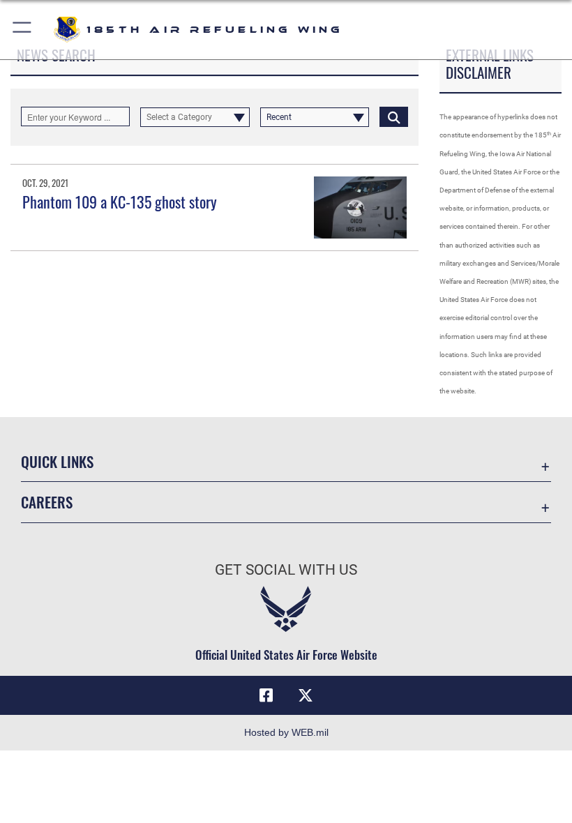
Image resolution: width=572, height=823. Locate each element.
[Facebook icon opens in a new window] (266, 695)
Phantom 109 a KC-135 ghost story (119, 201)
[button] (22, 29)
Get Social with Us (286, 569)
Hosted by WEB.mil (286, 732)
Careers (47, 502)
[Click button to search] (393, 116)
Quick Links (57, 461)
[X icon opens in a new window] (305, 695)
